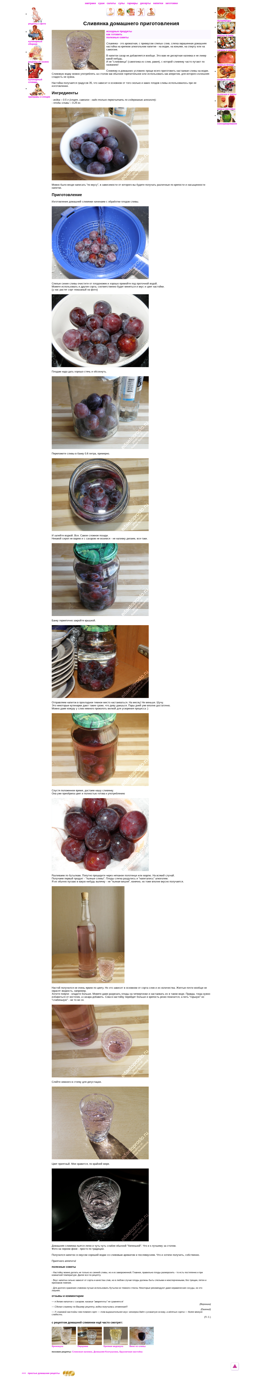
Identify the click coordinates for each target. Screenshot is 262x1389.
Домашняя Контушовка (106, 1351)
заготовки (171, 3)
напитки (158, 3)
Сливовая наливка (82, 1351)
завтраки (90, 3)
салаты (111, 3)
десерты (145, 3)
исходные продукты (119, 31)
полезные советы (117, 37)
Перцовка (83, 1346)
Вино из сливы (137, 1346)
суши (101, 3)
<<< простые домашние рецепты (41, 1373)
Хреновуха (57, 1346)
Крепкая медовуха (113, 1346)
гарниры (132, 3)
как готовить (114, 34)
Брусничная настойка (131, 1351)
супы (121, 3)
